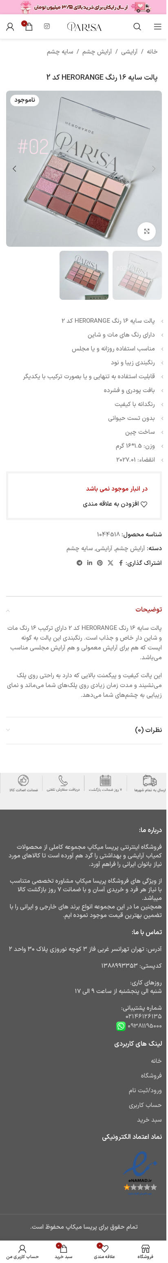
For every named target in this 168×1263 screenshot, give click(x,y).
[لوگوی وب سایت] (84, 26)
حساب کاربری (145, 1105)
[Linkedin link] (90, 563)
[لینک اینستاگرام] (46, 26)
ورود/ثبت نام (145, 1091)
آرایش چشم (97, 52)
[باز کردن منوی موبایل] (158, 26)
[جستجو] (137, 26)
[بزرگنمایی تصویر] (146, 231)
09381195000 (144, 1026)
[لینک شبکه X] (110, 563)
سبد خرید (149, 1120)
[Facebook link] (121, 563)
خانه (152, 52)
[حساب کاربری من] (10, 26)
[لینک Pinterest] (100, 563)
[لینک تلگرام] (79, 563)
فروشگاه (151, 1076)
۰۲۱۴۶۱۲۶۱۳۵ (144, 1017)
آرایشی (129, 52)
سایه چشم (60, 52)
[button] (154, 169)
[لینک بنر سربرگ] (84, 7)
